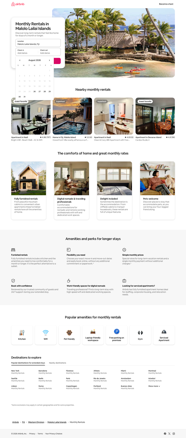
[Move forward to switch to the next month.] (49, 60)
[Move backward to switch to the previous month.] (20, 60)
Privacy (32, 434)
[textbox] (27, 53)
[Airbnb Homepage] (17, 4)
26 (34, 91)
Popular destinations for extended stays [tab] (28, 363)
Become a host (166, 4)
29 (50, 91)
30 (20, 97)
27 (40, 91)
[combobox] (38, 44)
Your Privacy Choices (53, 434)
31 (24, 97)
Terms (40, 434)
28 (45, 91)
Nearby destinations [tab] (57, 363)
